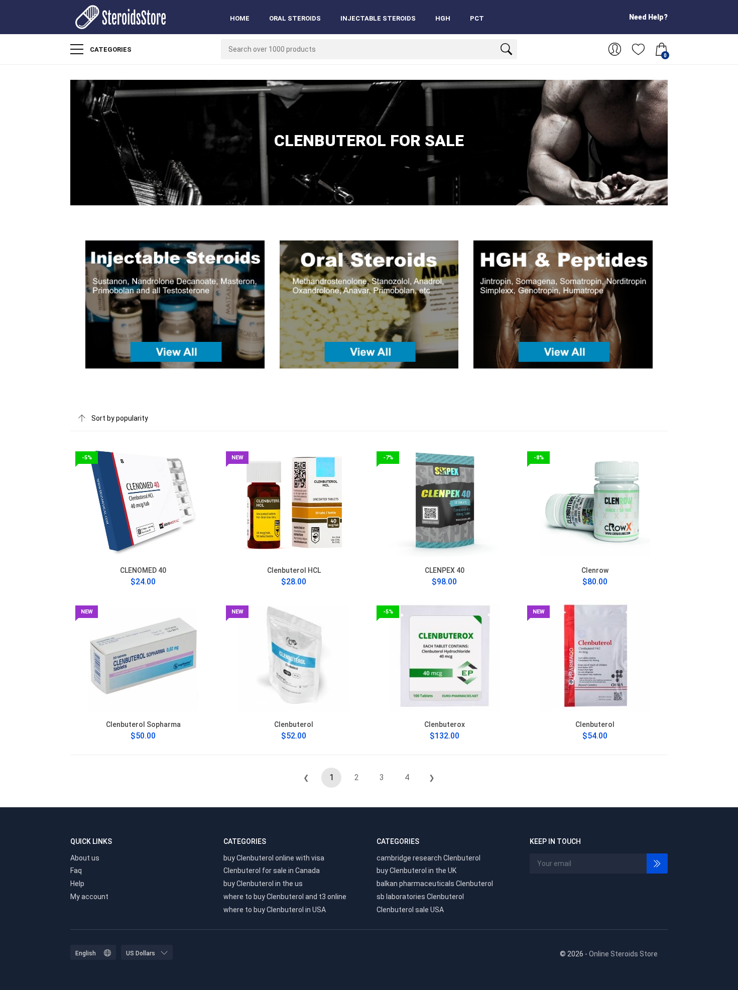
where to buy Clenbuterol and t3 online (284, 897)
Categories (110, 49)
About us (84, 858)
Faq (76, 871)
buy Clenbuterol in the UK (416, 871)
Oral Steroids (295, 18)
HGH (442, 18)
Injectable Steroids (378, 18)
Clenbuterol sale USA (410, 910)
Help (77, 884)
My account (89, 897)
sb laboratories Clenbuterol (420, 897)
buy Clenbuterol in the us (263, 884)
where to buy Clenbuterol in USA (274, 910)
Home (240, 18)
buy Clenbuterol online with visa (273, 858)
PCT (477, 18)
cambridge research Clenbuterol (428, 858)
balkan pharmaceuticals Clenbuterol (435, 884)
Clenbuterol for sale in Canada (271, 871)
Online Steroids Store (623, 954)
